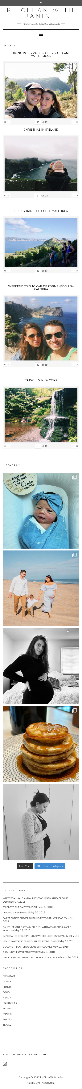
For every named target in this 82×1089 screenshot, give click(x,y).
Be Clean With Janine (41, 13)
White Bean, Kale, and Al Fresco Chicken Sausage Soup (35, 898)
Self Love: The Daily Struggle (20, 907)
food (6, 992)
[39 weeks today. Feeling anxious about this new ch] (41, 588)
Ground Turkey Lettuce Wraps (21, 952)
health (7, 997)
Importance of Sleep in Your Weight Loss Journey (33, 935)
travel (7, 1024)
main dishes (10, 1003)
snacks (7, 1014)
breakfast (9, 976)
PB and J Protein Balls (16, 912)
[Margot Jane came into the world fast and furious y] (41, 511)
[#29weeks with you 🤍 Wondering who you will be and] (41, 666)
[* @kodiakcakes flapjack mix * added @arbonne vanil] (41, 744)
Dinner (7, 981)
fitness (7, 986)
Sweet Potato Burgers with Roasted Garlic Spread (33, 918)
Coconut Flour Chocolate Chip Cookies (27, 946)
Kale (29, 1082)
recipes (7, 1008)
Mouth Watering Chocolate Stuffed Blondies (31, 941)
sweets (7, 1019)
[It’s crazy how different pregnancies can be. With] (41, 822)
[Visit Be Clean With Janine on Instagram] (5, 1064)
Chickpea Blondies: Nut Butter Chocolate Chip (31, 957)
